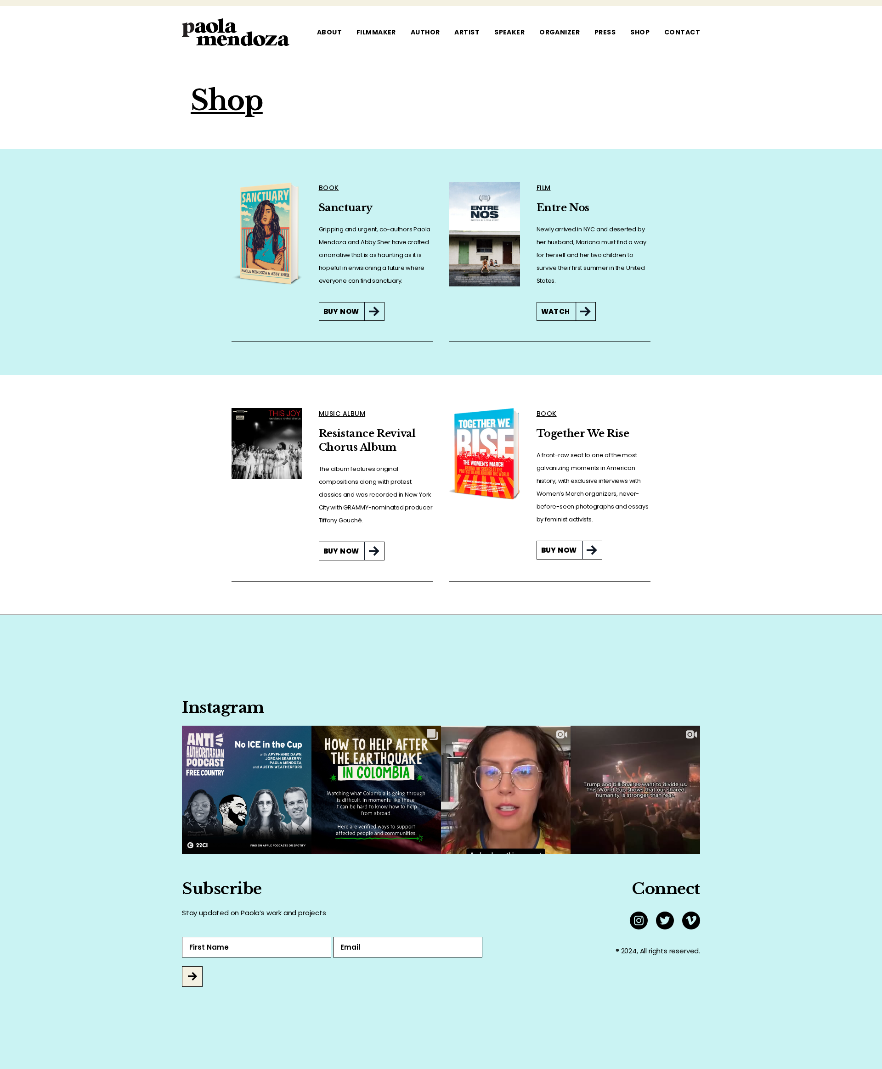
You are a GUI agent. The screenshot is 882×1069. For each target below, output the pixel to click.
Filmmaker (376, 32)
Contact (682, 32)
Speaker (509, 32)
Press (605, 32)
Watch (555, 311)
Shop (640, 32)
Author (425, 32)
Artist (467, 32)
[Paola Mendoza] (235, 32)
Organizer (559, 32)
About (329, 32)
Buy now (341, 311)
